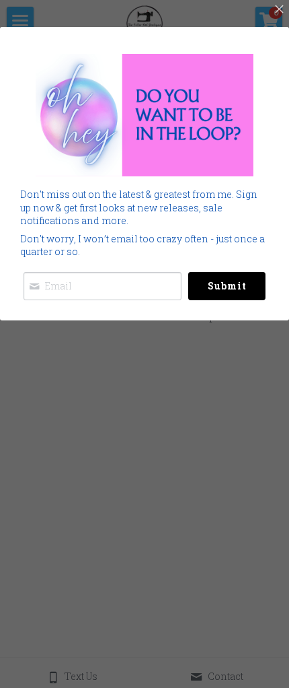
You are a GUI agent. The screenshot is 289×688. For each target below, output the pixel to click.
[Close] (279, 10)
